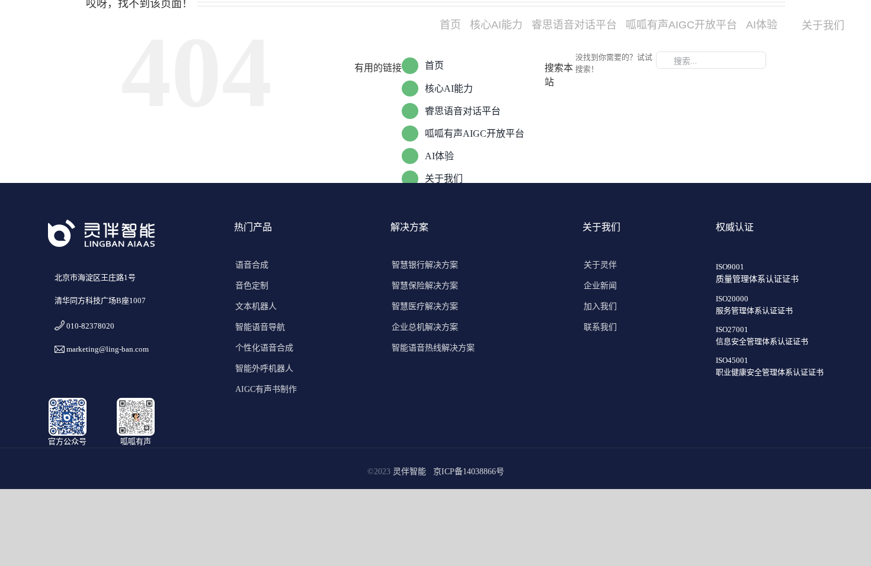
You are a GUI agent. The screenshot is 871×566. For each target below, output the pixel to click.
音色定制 (251, 285)
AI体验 (439, 156)
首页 (434, 65)
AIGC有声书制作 (266, 389)
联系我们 (600, 327)
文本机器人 (256, 306)
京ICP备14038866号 (468, 471)
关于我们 (444, 178)
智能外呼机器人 (264, 368)
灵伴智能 (412, 471)
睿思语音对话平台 (463, 111)
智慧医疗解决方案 (425, 306)
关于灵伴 (600, 265)
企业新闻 (600, 285)
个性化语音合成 (264, 347)
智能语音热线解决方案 (433, 347)
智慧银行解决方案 (425, 265)
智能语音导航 (260, 327)
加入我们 (600, 306)
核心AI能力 (449, 88)
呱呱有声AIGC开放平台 (474, 133)
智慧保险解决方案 (425, 285)
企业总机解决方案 (425, 327)
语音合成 (251, 265)
